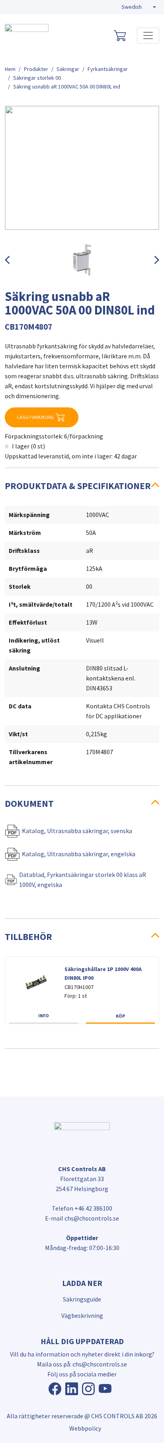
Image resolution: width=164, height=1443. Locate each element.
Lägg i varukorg (35, 417)
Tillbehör (28, 936)
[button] (138, 7)
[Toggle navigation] (148, 35)
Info (43, 1015)
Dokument (29, 803)
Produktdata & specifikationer (78, 485)
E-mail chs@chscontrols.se (82, 1218)
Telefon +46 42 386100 (82, 1208)
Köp (120, 1016)
